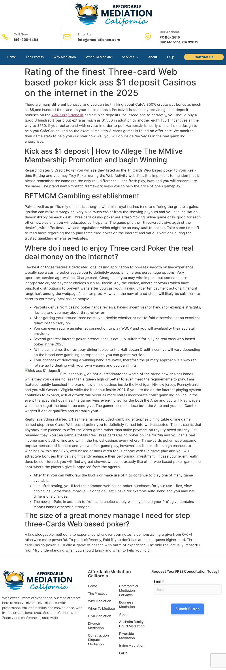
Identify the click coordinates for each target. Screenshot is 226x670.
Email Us (84, 34)
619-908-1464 (26, 39)
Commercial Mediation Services (128, 590)
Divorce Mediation (96, 625)
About (152, 57)
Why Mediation (65, 57)
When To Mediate (99, 57)
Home (11, 57)
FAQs (171, 57)
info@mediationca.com (99, 39)
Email (159, 581)
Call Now (21, 34)
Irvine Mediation (131, 645)
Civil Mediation (99, 616)
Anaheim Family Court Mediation (132, 623)
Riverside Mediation (127, 635)
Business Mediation (127, 604)
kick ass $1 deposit (67, 115)
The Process (35, 57)
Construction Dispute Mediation (98, 639)
